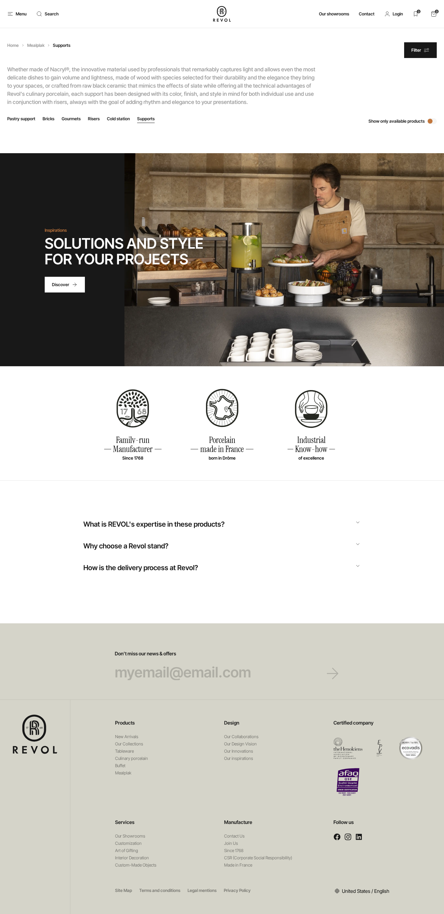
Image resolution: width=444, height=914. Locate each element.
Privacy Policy (237, 890)
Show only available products (396, 121)
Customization (128, 843)
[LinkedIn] (358, 837)
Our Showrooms (130, 835)
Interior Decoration (132, 857)
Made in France (238, 864)
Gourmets (71, 118)
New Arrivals (126, 736)
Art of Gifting (126, 850)
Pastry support (21, 118)
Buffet (120, 765)
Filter (416, 50)
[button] (393, 14)
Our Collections (129, 743)
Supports (146, 118)
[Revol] (35, 734)
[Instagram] (348, 837)
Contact (367, 13)
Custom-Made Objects (135, 864)
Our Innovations (238, 751)
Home (13, 45)
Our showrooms (334, 13)
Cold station (118, 118)
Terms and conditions (159, 890)
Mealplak (35, 45)
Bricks (48, 118)
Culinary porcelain (131, 758)
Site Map (123, 890)
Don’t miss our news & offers (145, 654)
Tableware (124, 751)
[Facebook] (337, 837)
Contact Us (234, 835)
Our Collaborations (241, 736)
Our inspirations (238, 758)
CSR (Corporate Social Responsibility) (258, 857)
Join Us (231, 843)
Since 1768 (233, 850)
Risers (94, 118)
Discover (60, 284)
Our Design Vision (240, 743)
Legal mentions (202, 890)
